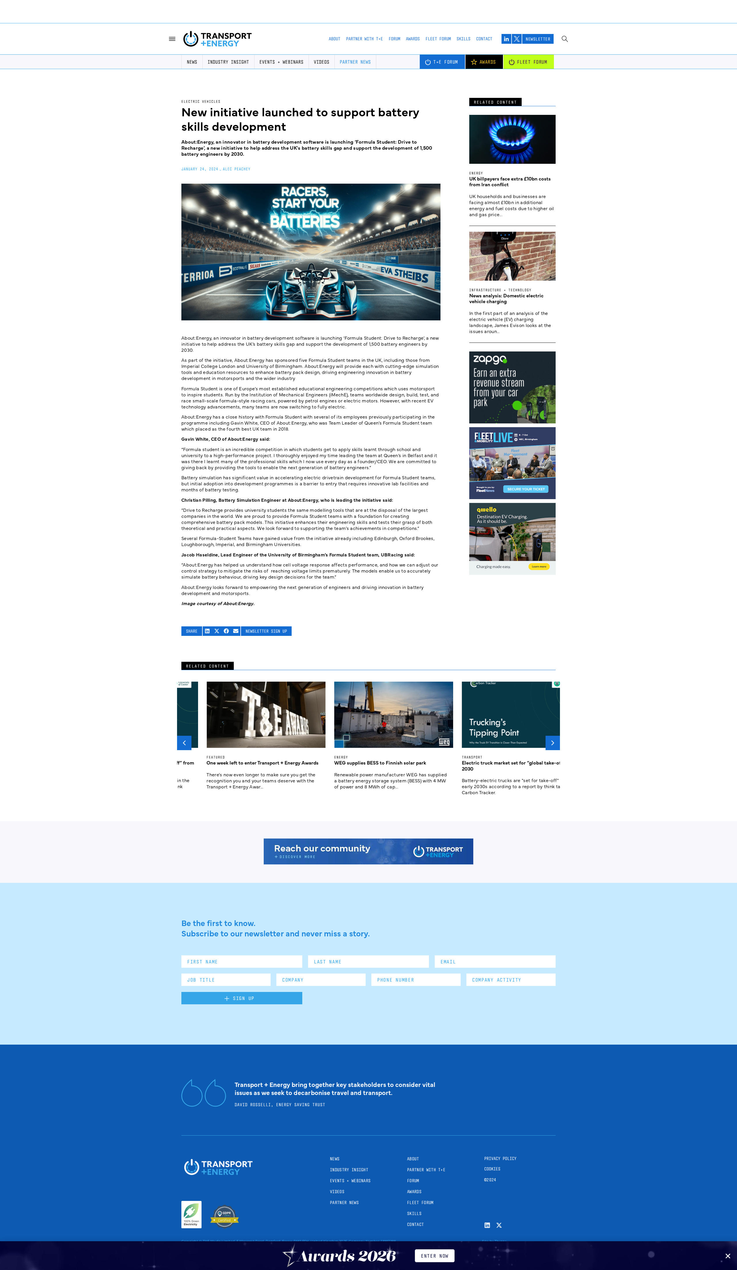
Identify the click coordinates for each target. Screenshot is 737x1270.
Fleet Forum (438, 38)
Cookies (492, 1169)
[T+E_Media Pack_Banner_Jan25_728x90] (368, 862)
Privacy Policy (500, 1158)
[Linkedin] (487, 1225)
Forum (394, 38)
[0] (512, 573)
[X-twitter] (499, 1225)
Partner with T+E (364, 38)
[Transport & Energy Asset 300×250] (512, 497)
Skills (463, 38)
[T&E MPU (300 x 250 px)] (512, 421)
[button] (207, 631)
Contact (484, 38)
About (334, 38)
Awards (413, 38)
